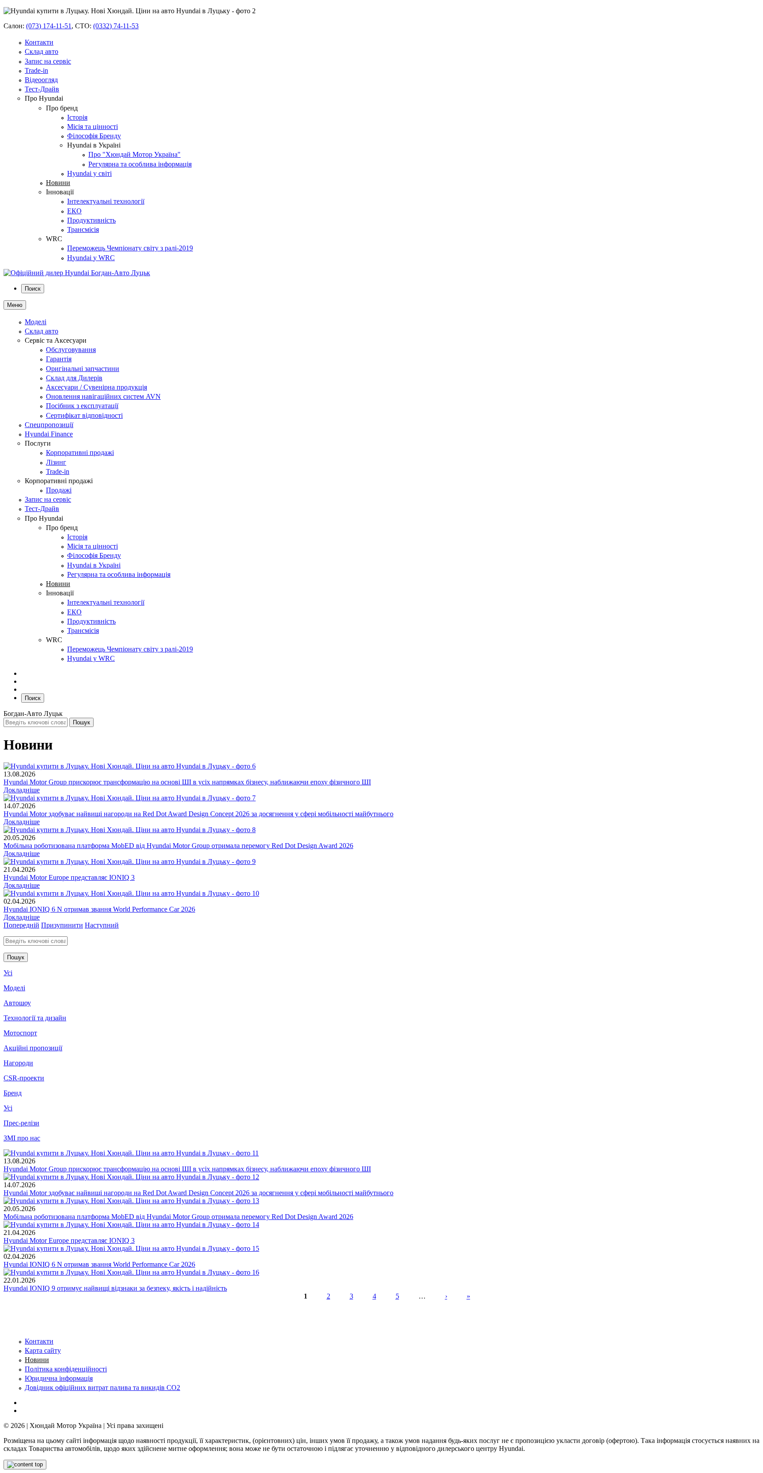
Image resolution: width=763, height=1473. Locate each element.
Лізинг (56, 462)
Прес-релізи (21, 1123)
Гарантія (59, 359)
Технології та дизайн (35, 1018)
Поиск (33, 288)
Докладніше (22, 790)
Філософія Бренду (94, 136)
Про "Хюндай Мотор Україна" (134, 154)
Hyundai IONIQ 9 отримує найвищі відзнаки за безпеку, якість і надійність (115, 1288)
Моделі (35, 322)
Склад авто (41, 51)
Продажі (59, 490)
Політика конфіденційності (66, 1369)
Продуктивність (91, 220)
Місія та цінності (92, 126)
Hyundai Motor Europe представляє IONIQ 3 (69, 877)
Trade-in (36, 70)
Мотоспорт (20, 1033)
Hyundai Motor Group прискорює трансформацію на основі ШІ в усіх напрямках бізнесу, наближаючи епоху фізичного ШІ (187, 782)
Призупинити (62, 925)
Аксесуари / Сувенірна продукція (96, 387)
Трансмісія (83, 229)
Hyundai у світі (89, 173)
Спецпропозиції (49, 424)
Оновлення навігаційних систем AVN (103, 396)
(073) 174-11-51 (49, 26)
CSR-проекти (24, 1078)
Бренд (13, 1093)
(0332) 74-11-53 (116, 26)
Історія (77, 117)
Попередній (21, 925)
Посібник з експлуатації (82, 405)
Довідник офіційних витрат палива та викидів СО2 (102, 1387)
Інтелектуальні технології (105, 201)
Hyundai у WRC (91, 257)
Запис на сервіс (48, 61)
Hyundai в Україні (94, 565)
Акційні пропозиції (33, 1048)
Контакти (39, 42)
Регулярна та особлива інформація (140, 164)
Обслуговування (71, 349)
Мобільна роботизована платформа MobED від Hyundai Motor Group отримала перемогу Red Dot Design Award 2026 (178, 845)
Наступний (102, 925)
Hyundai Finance (49, 434)
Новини (58, 182)
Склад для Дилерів (74, 378)
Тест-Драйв (42, 89)
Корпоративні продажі (80, 452)
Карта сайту (43, 1350)
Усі (8, 973)
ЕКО (74, 211)
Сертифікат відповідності (84, 415)
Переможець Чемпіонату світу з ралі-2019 (130, 248)
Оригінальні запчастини (82, 368)
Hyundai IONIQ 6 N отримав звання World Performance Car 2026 (99, 909)
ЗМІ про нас (22, 1138)
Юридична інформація (59, 1378)
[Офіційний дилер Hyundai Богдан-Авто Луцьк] (77, 272)
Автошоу (17, 1003)
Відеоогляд (41, 79)
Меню (15, 305)
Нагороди (18, 1063)
